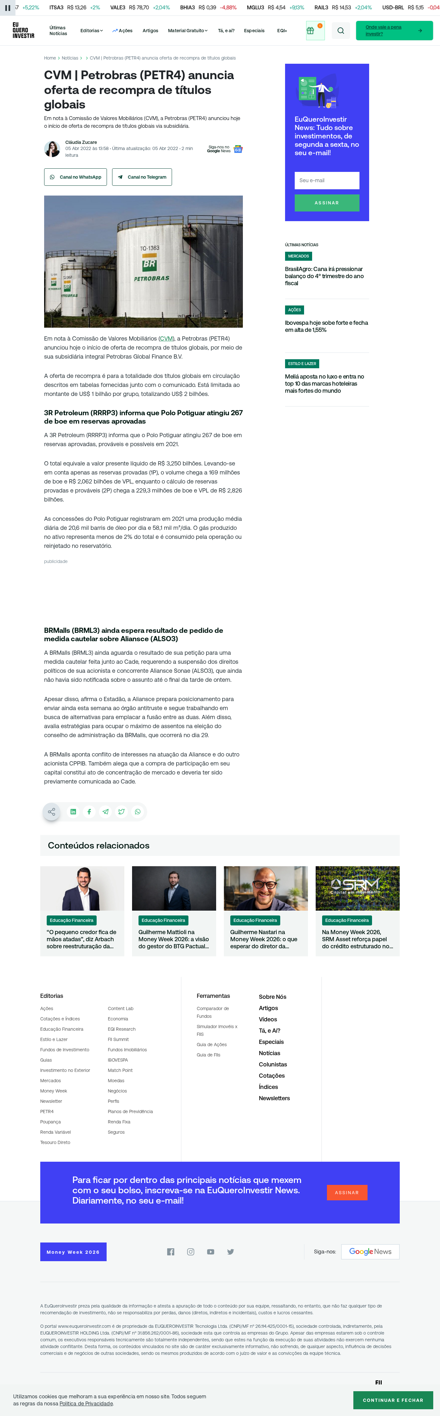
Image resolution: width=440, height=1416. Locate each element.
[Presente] (316, 30)
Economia (118, 1018)
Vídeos (268, 1019)
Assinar (327, 202)
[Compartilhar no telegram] (105, 811)
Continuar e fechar (393, 1400)
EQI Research (122, 1029)
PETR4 (46, 1111)
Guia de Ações (212, 1044)
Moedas (116, 1080)
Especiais (254, 30)
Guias (46, 1060)
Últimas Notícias (58, 30)
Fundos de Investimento (64, 1049)
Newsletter (51, 1101)
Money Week (53, 1090)
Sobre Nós (272, 996)
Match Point (120, 1070)
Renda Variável (55, 1132)
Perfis (113, 1101)
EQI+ (282, 30)
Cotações (272, 1075)
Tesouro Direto (55, 1142)
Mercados (50, 1080)
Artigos (150, 30)
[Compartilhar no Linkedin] (73, 811)
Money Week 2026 (73, 1252)
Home (50, 58)
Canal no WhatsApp (80, 177)
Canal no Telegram (147, 177)
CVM (166, 338)
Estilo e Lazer (54, 1039)
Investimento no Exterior (65, 1070)
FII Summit (118, 1039)
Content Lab (120, 1008)
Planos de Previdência (130, 1111)
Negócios (117, 1090)
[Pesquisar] (341, 30)
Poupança (50, 1121)
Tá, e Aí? (269, 1030)
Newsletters (274, 1098)
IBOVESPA (118, 1060)
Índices (268, 1086)
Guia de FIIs (208, 1054)
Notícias (70, 58)
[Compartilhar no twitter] (121, 811)
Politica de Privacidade (86, 1404)
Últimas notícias (301, 245)
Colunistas (273, 1064)
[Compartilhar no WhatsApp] (137, 811)
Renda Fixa (119, 1121)
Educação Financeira (61, 1029)
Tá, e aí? (226, 30)
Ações (46, 1008)
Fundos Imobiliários (127, 1049)
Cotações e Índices (60, 1018)
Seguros (116, 1132)
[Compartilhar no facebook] (89, 811)
